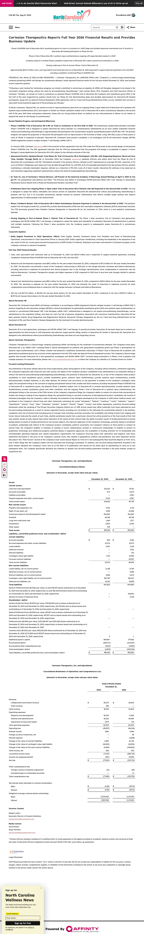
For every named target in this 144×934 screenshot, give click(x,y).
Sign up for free (23, 923)
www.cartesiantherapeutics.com (65, 359)
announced (76, 159)
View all (139, 3)
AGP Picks (7, 3)
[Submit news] (4, 459)
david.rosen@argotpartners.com (22, 833)
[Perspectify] (4, 464)
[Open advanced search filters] (122, 27)
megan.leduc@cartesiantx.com (21, 819)
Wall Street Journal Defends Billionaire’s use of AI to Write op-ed (96, 3)
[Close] (41, 888)
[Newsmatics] (4, 475)
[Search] (117, 27)
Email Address (12, 914)
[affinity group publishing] (4, 469)
